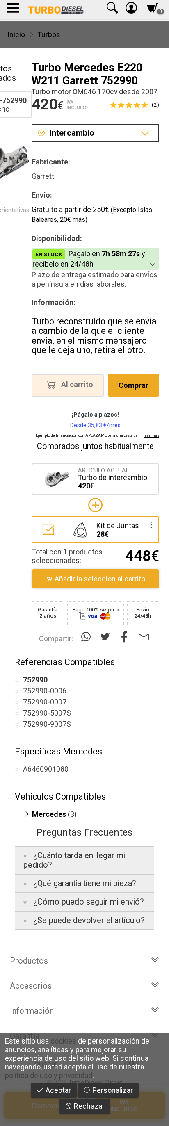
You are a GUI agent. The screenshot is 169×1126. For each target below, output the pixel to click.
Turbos (48, 34)
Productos (29, 961)
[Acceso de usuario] (131, 9)
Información (32, 1011)
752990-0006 (44, 690)
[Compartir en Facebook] (126, 637)
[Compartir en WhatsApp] (88, 637)
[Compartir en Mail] (143, 637)
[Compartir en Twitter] (107, 637)
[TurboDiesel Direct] (55, 9)
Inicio (16, 34)
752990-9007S (47, 724)
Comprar (133, 385)
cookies (63, 1041)
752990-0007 (44, 701)
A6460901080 (46, 769)
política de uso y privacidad (48, 1075)
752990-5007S (47, 713)
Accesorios (31, 986)
